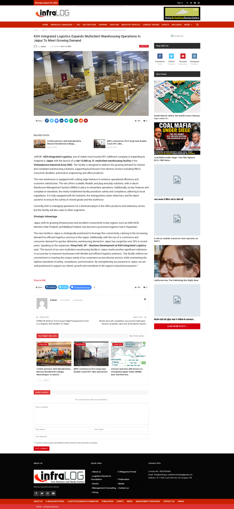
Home (45, 24)
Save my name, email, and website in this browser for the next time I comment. (67, 443)
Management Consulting (104, 488)
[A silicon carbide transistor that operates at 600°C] (177, 219)
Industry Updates (130, 24)
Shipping (103, 24)
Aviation (114, 24)
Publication (123, 479)
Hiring (95, 492)
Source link (40, 280)
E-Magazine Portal (127, 472)
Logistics (144, 46)
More (187, 24)
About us (96, 472)
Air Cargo (177, 24)
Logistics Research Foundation (101, 478)
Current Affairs (151, 24)
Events (165, 24)
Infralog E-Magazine (61, 24)
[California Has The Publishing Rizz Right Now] (177, 261)
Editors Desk (89, 24)
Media (121, 483)
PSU (78, 24)
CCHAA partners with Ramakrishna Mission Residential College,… (64, 142)
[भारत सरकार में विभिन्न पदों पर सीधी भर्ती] (177, 180)
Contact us (123, 488)
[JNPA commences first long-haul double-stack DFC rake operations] (99, 144)
